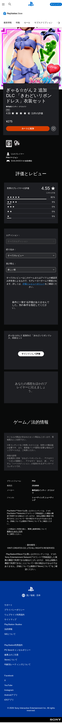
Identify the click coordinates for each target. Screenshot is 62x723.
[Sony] (55, 722)
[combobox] (31, 241)
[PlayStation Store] (13, 13)
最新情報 (8, 22)
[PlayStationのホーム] (31, 4)
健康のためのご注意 (14, 531)
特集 (18, 22)
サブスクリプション (43, 22)
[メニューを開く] (3, 4)
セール (27, 22)
